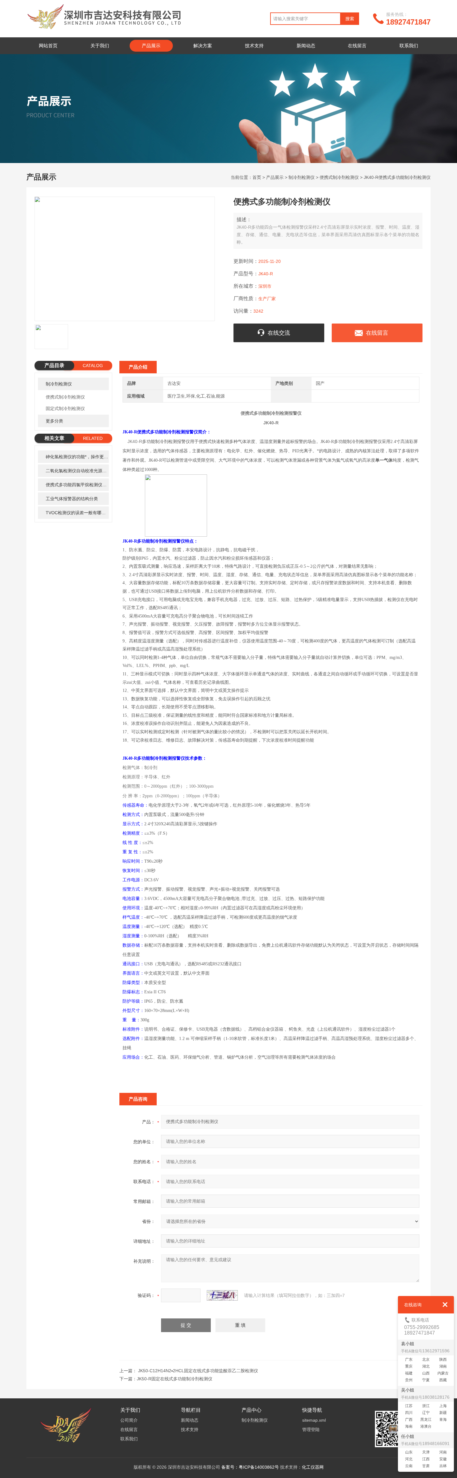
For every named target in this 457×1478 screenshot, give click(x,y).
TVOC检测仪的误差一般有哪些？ (77, 512)
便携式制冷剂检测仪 (339, 177)
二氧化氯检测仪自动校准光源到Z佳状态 (77, 470)
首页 (256, 177)
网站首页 (48, 45)
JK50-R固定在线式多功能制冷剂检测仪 (174, 1378)
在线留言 (357, 45)
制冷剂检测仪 (302, 177)
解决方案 (202, 45)
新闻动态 (306, 45)
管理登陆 (311, 1429)
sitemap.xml (314, 1420)
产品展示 (151, 45)
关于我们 (99, 45)
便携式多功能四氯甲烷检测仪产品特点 (77, 484)
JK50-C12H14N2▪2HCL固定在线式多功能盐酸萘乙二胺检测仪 (198, 1370)
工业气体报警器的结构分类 (72, 498)
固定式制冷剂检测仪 (65, 408)
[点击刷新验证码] (222, 1295)
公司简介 (129, 1420)
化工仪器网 (313, 1467)
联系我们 (408, 45)
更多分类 (54, 420)
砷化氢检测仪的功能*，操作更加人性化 (77, 456)
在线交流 (279, 333)
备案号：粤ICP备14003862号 (250, 1467)
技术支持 (254, 45)
